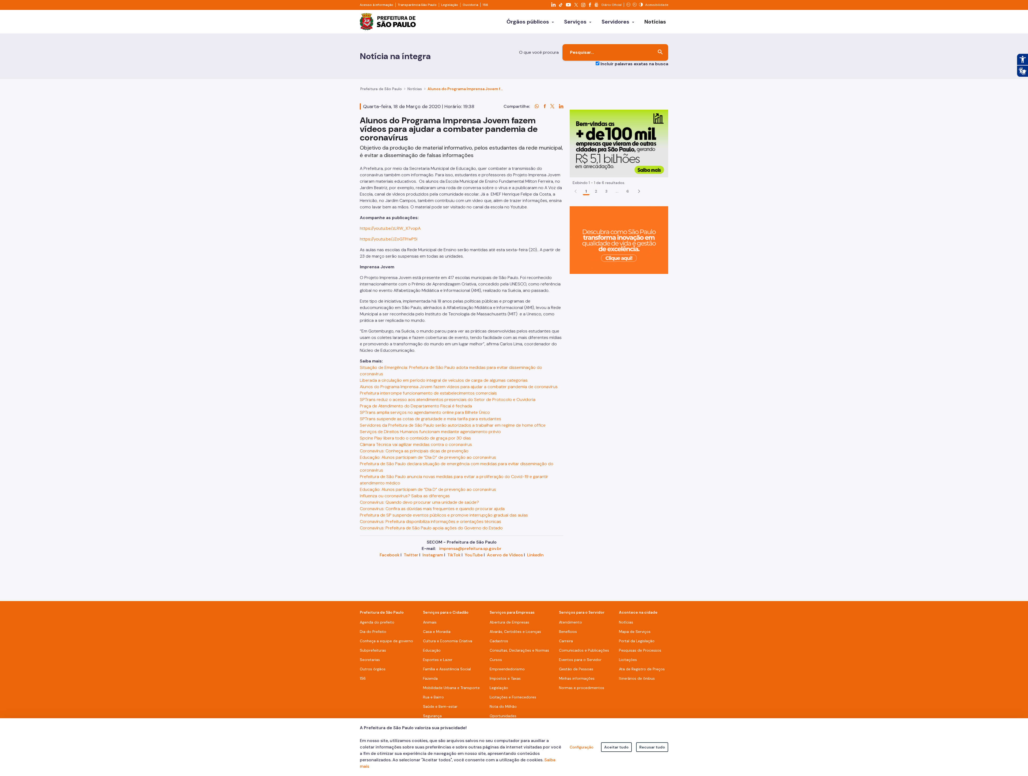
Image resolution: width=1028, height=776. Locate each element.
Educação (432, 650)
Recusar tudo (652, 747)
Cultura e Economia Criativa (447, 641)
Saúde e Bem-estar (440, 706)
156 (485, 4)
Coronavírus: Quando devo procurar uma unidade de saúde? (419, 502)
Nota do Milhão (503, 706)
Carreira (566, 641)
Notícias (414, 88)
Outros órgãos (373, 669)
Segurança (432, 715)
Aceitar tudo (616, 747)
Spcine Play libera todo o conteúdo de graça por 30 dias (415, 438)
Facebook (389, 555)
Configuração (582, 747)
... (617, 191)
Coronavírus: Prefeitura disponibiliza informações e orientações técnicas (430, 521)
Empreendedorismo (507, 669)
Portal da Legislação (637, 641)
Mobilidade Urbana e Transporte (451, 687)
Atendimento (570, 622)
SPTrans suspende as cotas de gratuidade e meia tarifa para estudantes (430, 419)
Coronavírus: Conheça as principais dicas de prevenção (414, 451)
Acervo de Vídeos (505, 555)
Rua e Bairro (433, 697)
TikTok (453, 555)
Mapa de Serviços (635, 631)
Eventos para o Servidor (580, 659)
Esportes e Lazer (437, 659)
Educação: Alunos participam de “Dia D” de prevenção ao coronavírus (428, 457)
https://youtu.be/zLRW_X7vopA (390, 228)
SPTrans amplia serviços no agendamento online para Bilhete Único (425, 412)
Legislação (449, 4)
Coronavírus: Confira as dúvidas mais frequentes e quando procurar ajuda (432, 508)
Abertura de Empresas (509, 622)
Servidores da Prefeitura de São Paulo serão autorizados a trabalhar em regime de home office (453, 425)
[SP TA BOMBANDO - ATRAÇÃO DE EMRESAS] (619, 143)
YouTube (474, 555)
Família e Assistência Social (447, 669)
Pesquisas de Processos (640, 650)
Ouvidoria (470, 4)
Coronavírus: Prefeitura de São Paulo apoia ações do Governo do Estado (431, 528)
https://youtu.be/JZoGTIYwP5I (388, 239)
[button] (639, 191)
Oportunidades (503, 715)
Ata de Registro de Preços (642, 669)
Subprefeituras (373, 650)
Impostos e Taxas (505, 678)
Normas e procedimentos (581, 687)
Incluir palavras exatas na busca (634, 64)
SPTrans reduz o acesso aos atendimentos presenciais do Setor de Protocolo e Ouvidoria (447, 399)
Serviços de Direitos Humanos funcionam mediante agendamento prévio (430, 431)
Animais (430, 622)
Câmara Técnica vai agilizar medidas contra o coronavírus (416, 444)
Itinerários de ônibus (637, 678)
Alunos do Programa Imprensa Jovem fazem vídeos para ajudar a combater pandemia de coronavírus (459, 386)
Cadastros (499, 641)
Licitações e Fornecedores (513, 697)
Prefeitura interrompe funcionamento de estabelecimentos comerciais (428, 393)
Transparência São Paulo (417, 4)
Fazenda (430, 678)
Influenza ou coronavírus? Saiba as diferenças (405, 496)
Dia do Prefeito (373, 631)
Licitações (628, 659)
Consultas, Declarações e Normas (519, 650)
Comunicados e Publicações (584, 650)
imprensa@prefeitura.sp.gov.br (470, 548)
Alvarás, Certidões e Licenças (515, 631)
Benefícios (568, 631)
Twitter (411, 555)
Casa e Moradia (437, 631)
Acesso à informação (376, 4)
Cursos (496, 659)
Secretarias (370, 659)
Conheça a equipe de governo (386, 641)
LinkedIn (535, 555)
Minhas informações (577, 678)
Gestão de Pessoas (576, 669)
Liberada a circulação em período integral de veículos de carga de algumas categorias (444, 380)
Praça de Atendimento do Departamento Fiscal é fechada (416, 406)
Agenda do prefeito (377, 622)
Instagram (432, 555)
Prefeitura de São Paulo (381, 88)
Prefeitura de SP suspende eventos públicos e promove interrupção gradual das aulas (444, 515)
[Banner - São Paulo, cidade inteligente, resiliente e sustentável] (619, 240)
